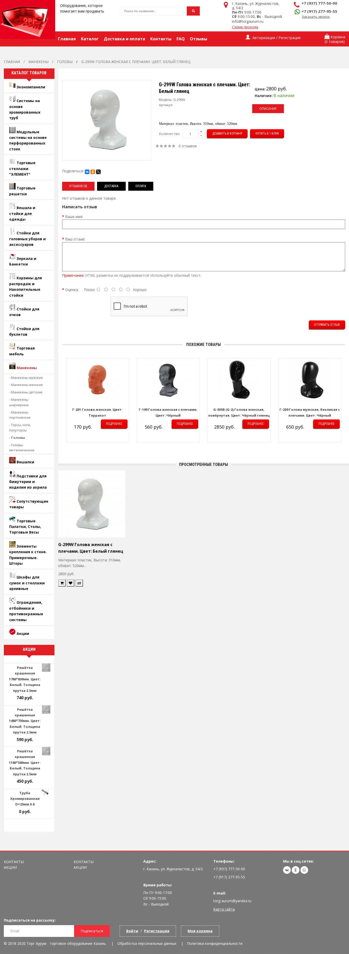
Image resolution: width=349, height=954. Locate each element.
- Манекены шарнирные (19, 402)
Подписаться (91, 930)
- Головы (17, 437)
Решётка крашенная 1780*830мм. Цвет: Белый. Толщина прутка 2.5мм (25, 679)
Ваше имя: (74, 216)
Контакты (14, 861)
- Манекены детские (25, 392)
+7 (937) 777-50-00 (319, 3)
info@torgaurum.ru (247, 21)
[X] (98, 172)
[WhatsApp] (304, 870)
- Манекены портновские (20, 415)
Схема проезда (245, 27)
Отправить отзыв (327, 325)
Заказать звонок (316, 16)
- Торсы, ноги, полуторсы (20, 427)
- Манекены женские (26, 384)
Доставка (111, 186)
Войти (132, 930)
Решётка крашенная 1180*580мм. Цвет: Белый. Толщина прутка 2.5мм (25, 762)
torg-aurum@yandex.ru (232, 900)
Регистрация (156, 930)
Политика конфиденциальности (214, 943)
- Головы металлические (21, 448)
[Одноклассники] (92, 172)
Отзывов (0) (78, 186)
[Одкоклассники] (295, 870)
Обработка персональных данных (146, 943)
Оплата (140, 186)
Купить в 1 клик (267, 133)
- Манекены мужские (26, 377)
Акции (10, 867)
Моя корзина (200, 930)
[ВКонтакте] (87, 172)
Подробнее (114, 424)
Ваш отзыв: (75, 239)
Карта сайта (224, 909)
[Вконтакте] (287, 870)
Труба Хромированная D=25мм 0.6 (25, 799)
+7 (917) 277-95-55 (319, 11)
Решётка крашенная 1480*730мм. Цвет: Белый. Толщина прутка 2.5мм (25, 721)
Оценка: (72, 289)
